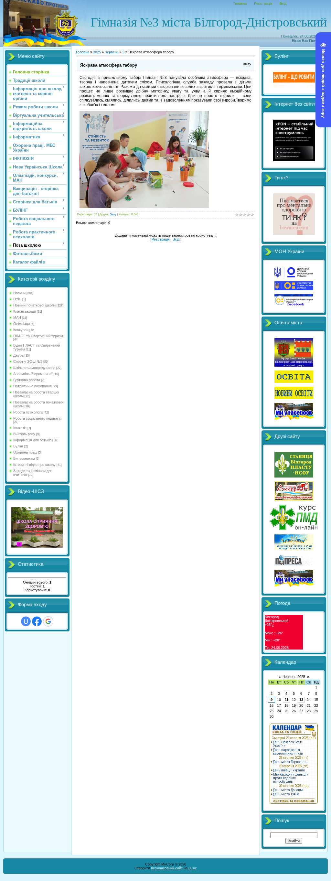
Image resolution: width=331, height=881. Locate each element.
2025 (97, 52)
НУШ (17, 299)
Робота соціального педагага (36, 418)
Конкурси (20, 330)
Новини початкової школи (34, 305)
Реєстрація (263, 3)
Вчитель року (24, 434)
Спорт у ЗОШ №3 (27, 361)
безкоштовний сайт (167, 868)
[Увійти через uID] (26, 621)
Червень (112, 52)
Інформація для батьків (32, 440)
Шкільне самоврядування (34, 368)
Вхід (283, 3)
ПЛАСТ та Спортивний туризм (38, 336)
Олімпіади (21, 324)
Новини (19, 293)
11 (286, 700)
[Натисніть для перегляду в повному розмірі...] (144, 206)
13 (301, 700)
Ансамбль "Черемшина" (33, 374)
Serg (113, 214)
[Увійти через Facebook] (37, 621)
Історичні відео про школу (34, 465)
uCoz (192, 868)
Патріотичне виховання (32, 386)
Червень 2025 (294, 677)
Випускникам (24, 458)
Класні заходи (24, 311)
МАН (17, 317)
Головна (240, 3)
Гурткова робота (26, 380)
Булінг (18, 446)
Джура (18, 355)
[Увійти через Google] (48, 621)
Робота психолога (28, 412)
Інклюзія (20, 428)
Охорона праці (25, 452)
